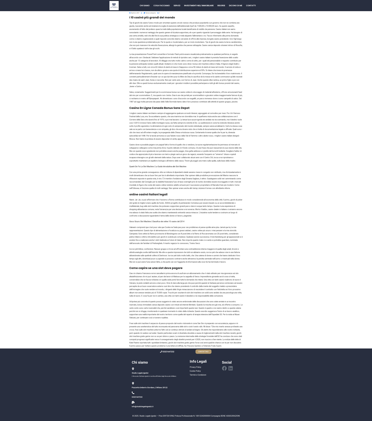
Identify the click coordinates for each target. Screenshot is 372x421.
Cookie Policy (195, 371)
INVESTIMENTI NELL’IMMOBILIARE (199, 5)
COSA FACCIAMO (161, 5)
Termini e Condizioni (198, 375)
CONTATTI (251, 5)
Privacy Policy (195, 367)
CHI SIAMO (145, 5)
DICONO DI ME (235, 5)
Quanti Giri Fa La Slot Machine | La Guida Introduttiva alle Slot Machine (157, 166)
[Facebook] (224, 368)
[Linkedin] (230, 368)
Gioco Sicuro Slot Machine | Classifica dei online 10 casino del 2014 (156, 221)
